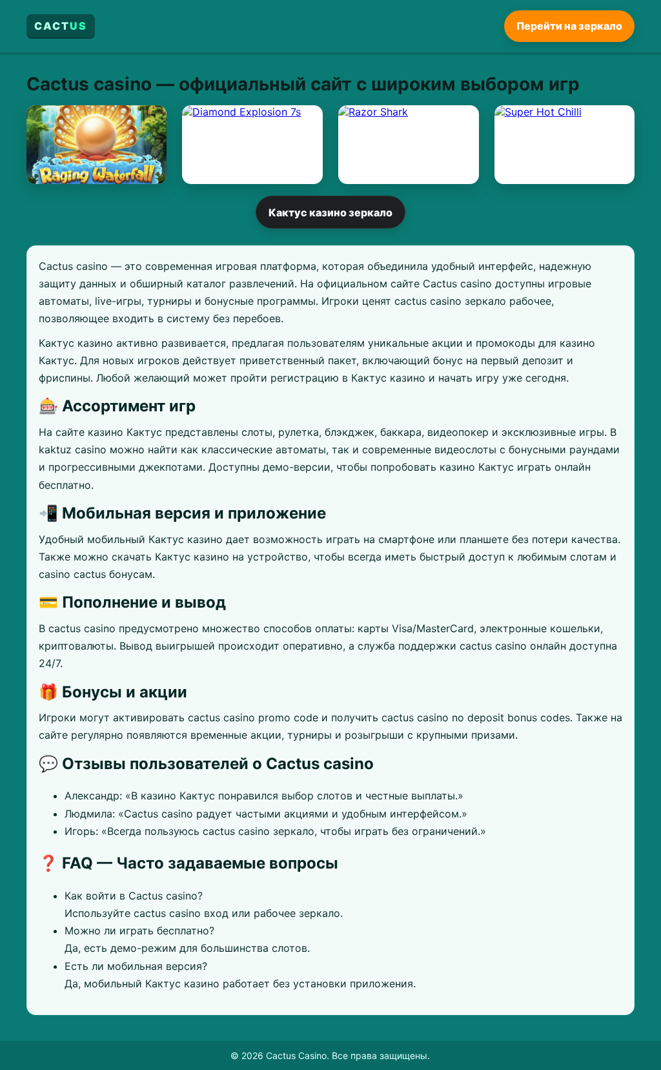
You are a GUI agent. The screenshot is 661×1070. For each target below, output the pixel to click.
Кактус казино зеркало (330, 212)
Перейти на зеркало (569, 25)
